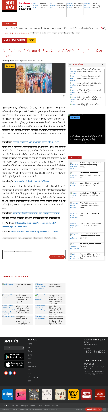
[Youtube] (6, 373)
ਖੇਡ (45, 28)
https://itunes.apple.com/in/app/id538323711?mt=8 (34, 232)
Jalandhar (55, 406)
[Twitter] (10, 373)
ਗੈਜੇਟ (65, 28)
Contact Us (5, 410)
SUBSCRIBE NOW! (94, 409)
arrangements (27, 238)
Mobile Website (37, 410)
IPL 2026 (95, 28)
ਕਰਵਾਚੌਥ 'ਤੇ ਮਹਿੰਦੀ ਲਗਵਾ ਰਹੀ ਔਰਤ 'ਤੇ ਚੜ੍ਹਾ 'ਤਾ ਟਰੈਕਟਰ (36, 213)
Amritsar (47, 406)
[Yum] (34, 394)
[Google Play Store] (15, 356)
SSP (20, 238)
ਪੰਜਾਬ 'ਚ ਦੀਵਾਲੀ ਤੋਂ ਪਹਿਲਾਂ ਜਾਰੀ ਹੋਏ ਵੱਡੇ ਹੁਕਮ (31, 181)
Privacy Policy (54, 410)
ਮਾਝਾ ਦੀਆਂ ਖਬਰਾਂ (75, 157)
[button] (89, 65)
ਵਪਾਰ (49, 28)
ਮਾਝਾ (26, 28)
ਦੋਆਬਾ (21, 28)
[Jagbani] (14, 342)
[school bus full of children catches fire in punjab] (75, 14)
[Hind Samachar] (100, 394)
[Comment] (64, 96)
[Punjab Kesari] (86, 394)
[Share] (61, 96)
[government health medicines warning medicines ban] (58, 16)
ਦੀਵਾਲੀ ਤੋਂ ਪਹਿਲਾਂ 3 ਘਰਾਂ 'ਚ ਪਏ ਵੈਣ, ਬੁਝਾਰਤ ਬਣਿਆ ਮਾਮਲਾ (36, 142)
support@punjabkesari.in (96, 374)
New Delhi (15, 406)
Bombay (40, 406)
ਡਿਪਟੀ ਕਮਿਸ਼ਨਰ (38, 238)
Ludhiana (33, 406)
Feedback (14, 410)
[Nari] (21, 394)
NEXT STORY (56, 257)
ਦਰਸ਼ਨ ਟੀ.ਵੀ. (72, 28)
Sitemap (46, 410)
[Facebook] (14, 373)
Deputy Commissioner (9, 238)
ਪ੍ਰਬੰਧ (54, 238)
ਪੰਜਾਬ (7, 28)
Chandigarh (24, 406)
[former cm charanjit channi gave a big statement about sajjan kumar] (92, 20)
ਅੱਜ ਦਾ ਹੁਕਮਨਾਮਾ (57, 28)
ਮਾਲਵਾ (31, 28)
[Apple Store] (15, 364)
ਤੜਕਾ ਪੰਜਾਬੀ (38, 28)
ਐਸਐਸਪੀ (47, 238)
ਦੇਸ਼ (12, 28)
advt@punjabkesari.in (90, 344)
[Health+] (60, 394)
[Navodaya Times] (7, 394)
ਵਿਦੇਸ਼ (16, 28)
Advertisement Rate (25, 410)
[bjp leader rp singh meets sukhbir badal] (41, 14)
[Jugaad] (47, 394)
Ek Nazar (75, 117)
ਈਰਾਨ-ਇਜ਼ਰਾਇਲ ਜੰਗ (84, 28)
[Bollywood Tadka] (73, 394)
